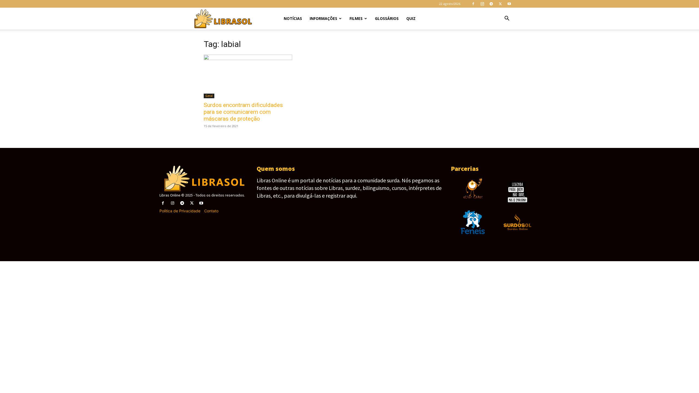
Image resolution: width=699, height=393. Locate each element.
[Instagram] (482, 4)
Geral (209, 96)
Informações (323, 18)
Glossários (387, 18)
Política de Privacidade (179, 211)
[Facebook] (473, 4)
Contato (211, 211)
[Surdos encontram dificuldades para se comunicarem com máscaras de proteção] (248, 76)
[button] (506, 19)
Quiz (411, 18)
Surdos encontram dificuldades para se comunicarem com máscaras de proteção (243, 112)
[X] (500, 4)
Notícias (293, 18)
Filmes (356, 18)
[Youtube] (509, 4)
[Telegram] (491, 4)
